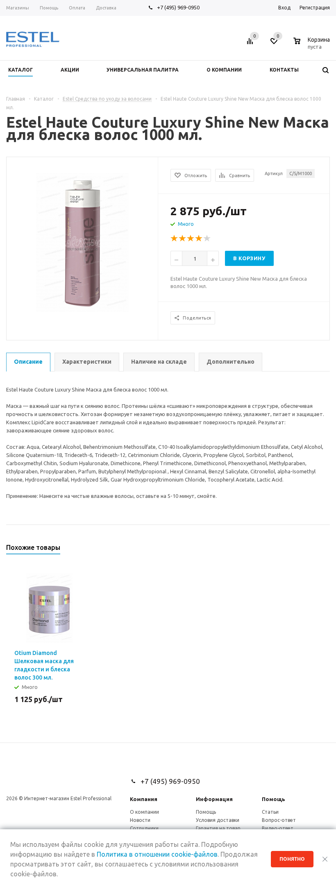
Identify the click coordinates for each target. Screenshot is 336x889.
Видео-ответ (277, 828)
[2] (183, 238)
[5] (207, 238)
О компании (144, 812)
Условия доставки (217, 820)
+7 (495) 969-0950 (178, 7)
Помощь (273, 799)
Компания (143, 799)
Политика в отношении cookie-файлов (157, 854)
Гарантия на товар (218, 828)
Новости (140, 820)
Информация (214, 799)
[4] (199, 238)
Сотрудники (144, 828)
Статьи (270, 812)
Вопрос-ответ (279, 820)
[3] (191, 238)
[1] (174, 238)
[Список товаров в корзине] (312, 45)
